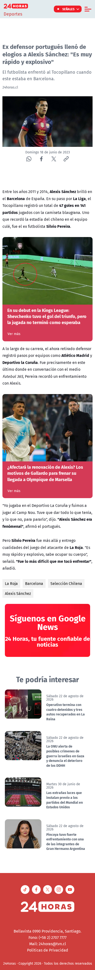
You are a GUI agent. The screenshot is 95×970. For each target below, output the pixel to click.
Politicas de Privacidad (47, 950)
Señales (68, 9)
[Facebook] (41, 159)
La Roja (11, 583)
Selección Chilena (66, 583)
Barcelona (34, 583)
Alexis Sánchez (18, 593)
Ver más (14, 333)
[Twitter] (54, 159)
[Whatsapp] (29, 159)
